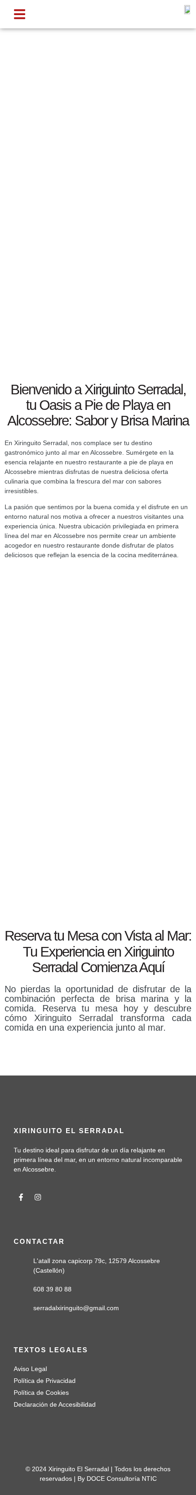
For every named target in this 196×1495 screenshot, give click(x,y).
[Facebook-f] (21, 1197)
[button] (19, 14)
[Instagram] (38, 1197)
